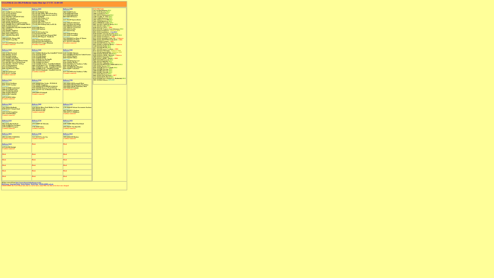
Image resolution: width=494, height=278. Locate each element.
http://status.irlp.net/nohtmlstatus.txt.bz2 (28, 182)
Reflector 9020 (7, 104)
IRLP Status (5, 184)
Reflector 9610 (68, 134)
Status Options (25, 184)
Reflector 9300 (36, 50)
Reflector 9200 (68, 9)
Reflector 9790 (68, 80)
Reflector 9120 (7, 80)
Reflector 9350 (36, 80)
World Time (34, 184)
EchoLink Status (15, 184)
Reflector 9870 (7, 134)
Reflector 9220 (68, 104)
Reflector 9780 (36, 134)
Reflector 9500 (68, 50)
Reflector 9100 (7, 50)
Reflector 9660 (36, 104)
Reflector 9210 (7, 144)
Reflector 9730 (36, 120)
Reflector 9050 (7, 9)
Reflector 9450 (68, 120)
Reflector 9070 (36, 9)
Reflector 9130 (7, 120)
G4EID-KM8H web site (46, 184)
